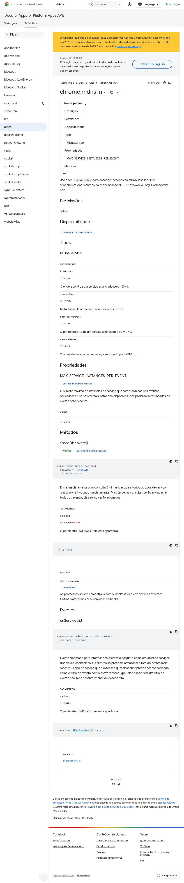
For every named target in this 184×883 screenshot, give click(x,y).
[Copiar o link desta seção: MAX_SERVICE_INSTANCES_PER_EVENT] (130, 376)
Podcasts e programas (109, 857)
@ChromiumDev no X (152, 840)
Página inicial (67, 82)
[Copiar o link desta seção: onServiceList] (85, 621)
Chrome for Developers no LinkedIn (155, 853)
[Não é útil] (169, 83)
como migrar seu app (129, 46)
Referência (31, 23)
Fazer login (172, 4)
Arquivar (101, 852)
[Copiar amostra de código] (177, 461)
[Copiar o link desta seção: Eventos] (79, 610)
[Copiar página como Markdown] (112, 92)
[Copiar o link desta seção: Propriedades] (80, 264)
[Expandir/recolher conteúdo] (85, 104)
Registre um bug (62, 840)
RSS (142, 860)
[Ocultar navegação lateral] (43, 876)
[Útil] (164, 83)
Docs (8, 15)
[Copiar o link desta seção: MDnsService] (85, 253)
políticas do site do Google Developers (113, 806)
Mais (58, 4)
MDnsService (73, 760)
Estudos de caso (105, 846)
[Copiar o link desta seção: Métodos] (81, 432)
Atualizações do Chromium (112, 840)
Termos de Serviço (63, 875)
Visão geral (11, 23)
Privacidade (83, 875)
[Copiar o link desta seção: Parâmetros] (78, 508)
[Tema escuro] (171, 461)
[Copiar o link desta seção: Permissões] (86, 201)
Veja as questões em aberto (68, 846)
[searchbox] (24, 34)
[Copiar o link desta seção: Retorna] (73, 572)
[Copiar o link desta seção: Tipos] (74, 243)
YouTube (145, 846)
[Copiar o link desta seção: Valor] (70, 411)
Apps (23, 15)
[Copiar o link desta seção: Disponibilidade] (93, 222)
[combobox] (105, 4)
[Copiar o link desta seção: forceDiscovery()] (91, 443)
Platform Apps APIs (49, 15)
